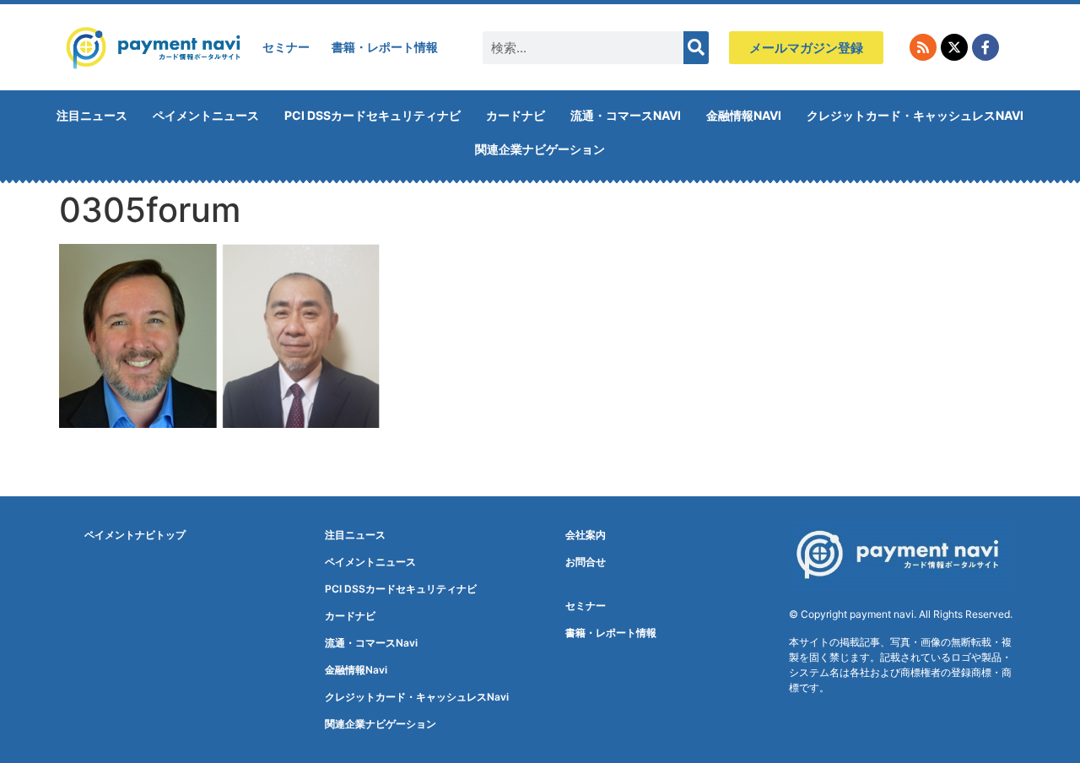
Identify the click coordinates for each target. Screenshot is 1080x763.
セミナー (286, 47)
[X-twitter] (954, 47)
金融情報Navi (743, 115)
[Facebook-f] (985, 47)
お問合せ (585, 561)
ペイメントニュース (206, 115)
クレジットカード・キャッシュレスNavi (915, 115)
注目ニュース (92, 115)
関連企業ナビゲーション (540, 149)
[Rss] (923, 47)
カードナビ (515, 115)
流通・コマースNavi (625, 115)
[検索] (696, 47)
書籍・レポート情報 (385, 47)
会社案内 (585, 534)
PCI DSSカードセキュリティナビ (372, 115)
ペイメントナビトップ (135, 534)
